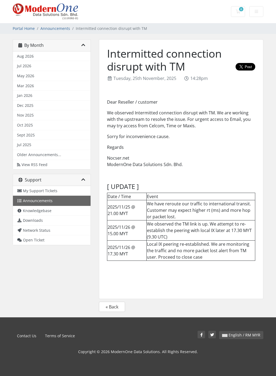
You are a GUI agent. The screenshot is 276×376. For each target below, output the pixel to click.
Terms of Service (60, 335)
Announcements (55, 28)
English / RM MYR (243, 335)
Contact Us (26, 335)
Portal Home (24, 28)
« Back (112, 307)
